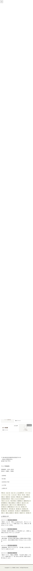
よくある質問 (20, 492)
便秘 (3, 496)
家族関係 (20, 500)
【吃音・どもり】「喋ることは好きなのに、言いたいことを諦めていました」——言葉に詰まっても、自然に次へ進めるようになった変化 (16, 523)
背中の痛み (12, 508)
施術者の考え (27, 500)
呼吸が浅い (19, 496)
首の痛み (28, 512)
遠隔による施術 (10, 512)
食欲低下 (22, 512)
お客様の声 (4, 488)
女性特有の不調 (5, 482)
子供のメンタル (5, 500)
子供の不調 (13, 500)
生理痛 (18, 502)
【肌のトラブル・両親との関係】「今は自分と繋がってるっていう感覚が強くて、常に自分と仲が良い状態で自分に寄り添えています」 (16, 556)
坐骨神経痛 (26, 496)
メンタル (13, 494)
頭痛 (17, 512)
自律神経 (4, 475)
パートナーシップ (5, 494)
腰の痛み (25, 508)
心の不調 (4, 485)
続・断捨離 (5, 427)
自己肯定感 (11, 510)
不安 (23, 494)
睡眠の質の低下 (21, 504)
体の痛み (4, 478)
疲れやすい (25, 502)
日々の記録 (15, 520)
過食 (3, 512)
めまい (13, 492)
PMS (3, 492)
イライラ (27, 492)
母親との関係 (12, 502)
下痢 (19, 494)
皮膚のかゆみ (4, 504)
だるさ (8, 492)
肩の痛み (24, 506)
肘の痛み (4, 506)
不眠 (28, 494)
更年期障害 (4, 502)
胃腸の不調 (4, 508)
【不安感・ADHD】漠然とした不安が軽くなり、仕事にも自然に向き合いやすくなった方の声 (16, 531)
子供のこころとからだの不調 (17, 498)
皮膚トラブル (12, 504)
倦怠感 (8, 496)
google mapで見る (5, 461)
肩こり (18, 506)
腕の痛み (18, 508)
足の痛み (17, 510)
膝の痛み (4, 510)
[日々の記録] (25, 428)
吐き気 (13, 496)
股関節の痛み (11, 506)
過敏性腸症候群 (25, 510)
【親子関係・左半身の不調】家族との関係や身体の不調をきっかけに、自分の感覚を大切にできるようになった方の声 (16, 539)
